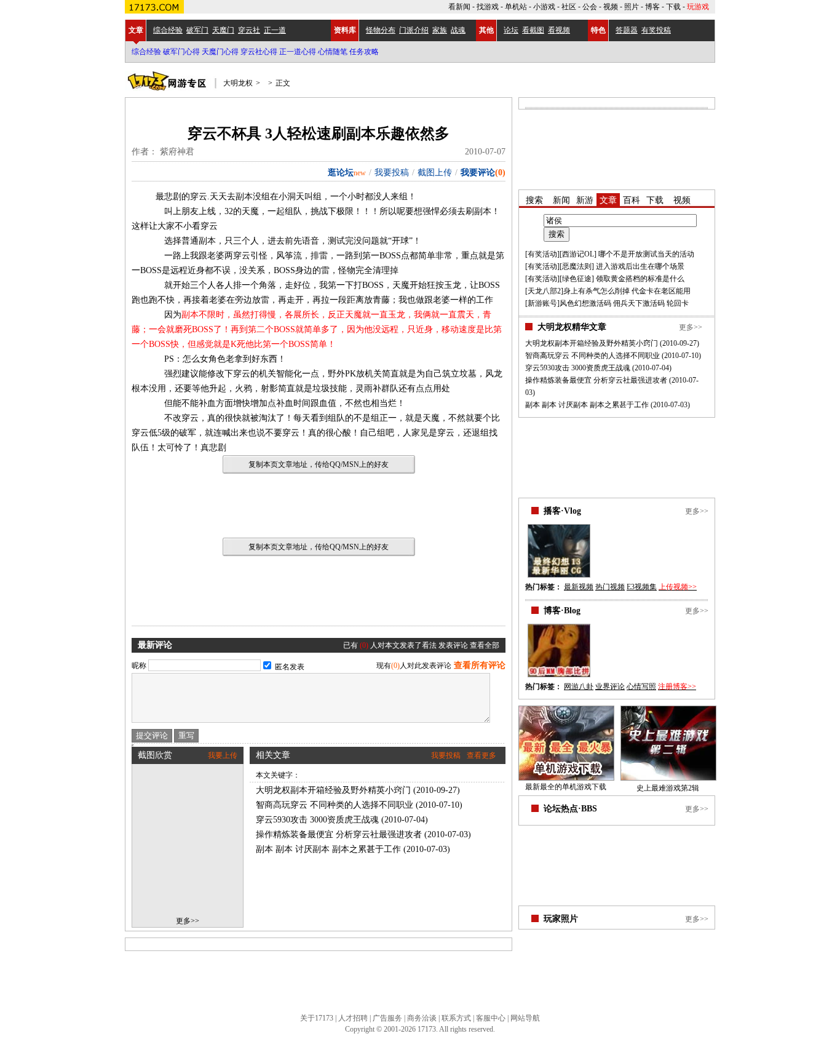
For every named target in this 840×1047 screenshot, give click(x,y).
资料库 (345, 30)
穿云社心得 (258, 51)
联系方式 (456, 1018)
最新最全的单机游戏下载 (565, 786)
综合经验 (146, 51)
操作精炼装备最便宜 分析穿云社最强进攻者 (339, 834)
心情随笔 (332, 51)
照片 (631, 6)
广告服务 (387, 1018)
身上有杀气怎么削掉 (596, 291)
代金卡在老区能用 (661, 291)
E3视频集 (642, 587)
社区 (568, 6)
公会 (589, 6)
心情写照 (641, 686)
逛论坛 (341, 172)
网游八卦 (578, 686)
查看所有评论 (479, 665)
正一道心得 (297, 51)
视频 (610, 6)
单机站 (516, 6)
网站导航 (525, 1018)
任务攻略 (364, 51)
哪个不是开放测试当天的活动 (646, 254)
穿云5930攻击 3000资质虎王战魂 (317, 819)
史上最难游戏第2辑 (667, 788)
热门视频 (610, 587)
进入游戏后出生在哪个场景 (640, 266)
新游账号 (542, 303)
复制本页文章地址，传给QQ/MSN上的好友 (318, 464)
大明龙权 (238, 83)
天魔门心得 (220, 51)
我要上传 (222, 755)
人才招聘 (353, 1018)
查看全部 (484, 645)
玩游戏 (698, 6)
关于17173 (316, 1018)
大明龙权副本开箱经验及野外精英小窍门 (333, 790)
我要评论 (478, 172)
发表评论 (453, 645)
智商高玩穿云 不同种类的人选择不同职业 (334, 805)
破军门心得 (181, 51)
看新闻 (459, 6)
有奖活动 (542, 254)
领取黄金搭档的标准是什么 (640, 278)
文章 (136, 30)
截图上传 (435, 172)
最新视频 (578, 587)
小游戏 (544, 6)
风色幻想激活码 (585, 303)
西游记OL (578, 254)
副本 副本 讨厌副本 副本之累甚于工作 (328, 849)
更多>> (187, 921)
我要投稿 (391, 172)
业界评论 (610, 686)
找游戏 (488, 6)
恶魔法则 (577, 266)
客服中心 (490, 1018)
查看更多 (481, 755)
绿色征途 (577, 278)
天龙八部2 (544, 291)
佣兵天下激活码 (639, 303)
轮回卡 (678, 303)
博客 (652, 6)
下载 (673, 6)
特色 (598, 30)
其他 (486, 30)
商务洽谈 (422, 1018)
